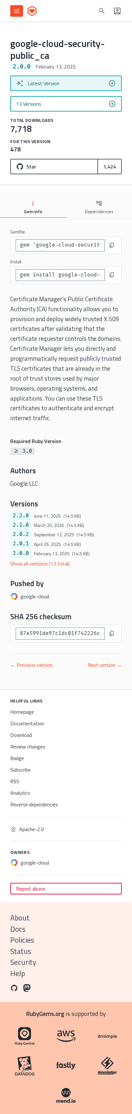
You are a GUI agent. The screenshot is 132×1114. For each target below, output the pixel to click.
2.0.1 (21, 543)
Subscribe (20, 770)
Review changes (27, 746)
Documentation (27, 723)
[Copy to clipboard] (111, 245)
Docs (18, 929)
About (19, 917)
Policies (22, 940)
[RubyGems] (32, 11)
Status (20, 951)
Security (23, 962)
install (15, 261)
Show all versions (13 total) (40, 563)
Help (17, 973)
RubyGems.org (45, 1013)
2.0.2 (21, 534)
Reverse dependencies (34, 804)
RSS (14, 781)
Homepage (22, 712)
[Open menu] (16, 11)
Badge (17, 758)
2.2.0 (21, 515)
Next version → (105, 665)
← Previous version (31, 665)
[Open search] (102, 11)
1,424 (109, 166)
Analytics (20, 793)
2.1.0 (21, 525)
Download (21, 735)
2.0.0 (21, 553)
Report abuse (30, 888)
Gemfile (17, 231)
